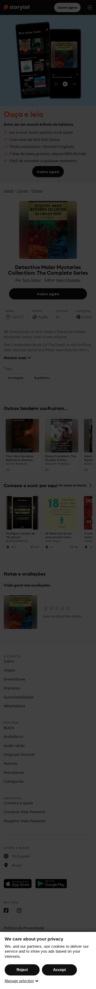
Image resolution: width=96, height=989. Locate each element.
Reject (22, 970)
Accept (59, 970)
